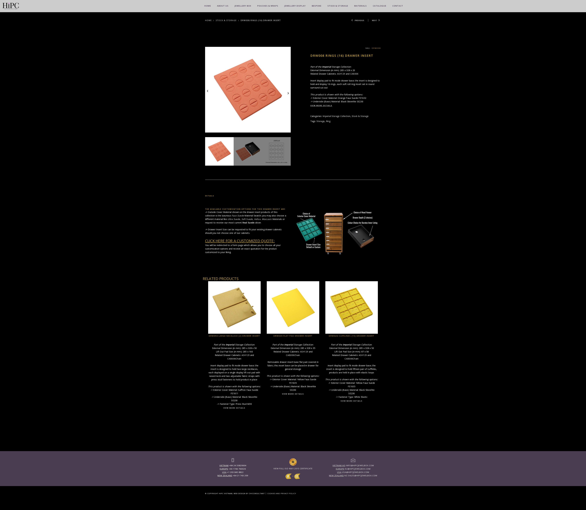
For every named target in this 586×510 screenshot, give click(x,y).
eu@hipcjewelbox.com (353, 468)
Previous (359, 20)
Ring (328, 121)
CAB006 (354, 73)
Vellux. (257, 219)
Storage (321, 121)
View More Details (321, 105)
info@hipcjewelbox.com (353, 465)
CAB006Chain (234, 358)
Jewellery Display (295, 5)
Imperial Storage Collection (337, 116)
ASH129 (341, 73)
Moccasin (267, 219)
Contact (397, 5)
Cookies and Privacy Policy (281, 493)
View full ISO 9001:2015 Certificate (293, 468)
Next (374, 20)
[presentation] (208, 91)
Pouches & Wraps (267, 5)
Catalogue (379, 5)
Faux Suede (238, 215)
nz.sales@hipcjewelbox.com (353, 475)
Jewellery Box (243, 5)
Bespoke (316, 5)
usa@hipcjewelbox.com (353, 472)
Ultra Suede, (234, 219)
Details (209, 196)
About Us (222, 5)
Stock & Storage (337, 5)
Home (207, 5)
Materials (360, 5)
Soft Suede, (247, 219)
